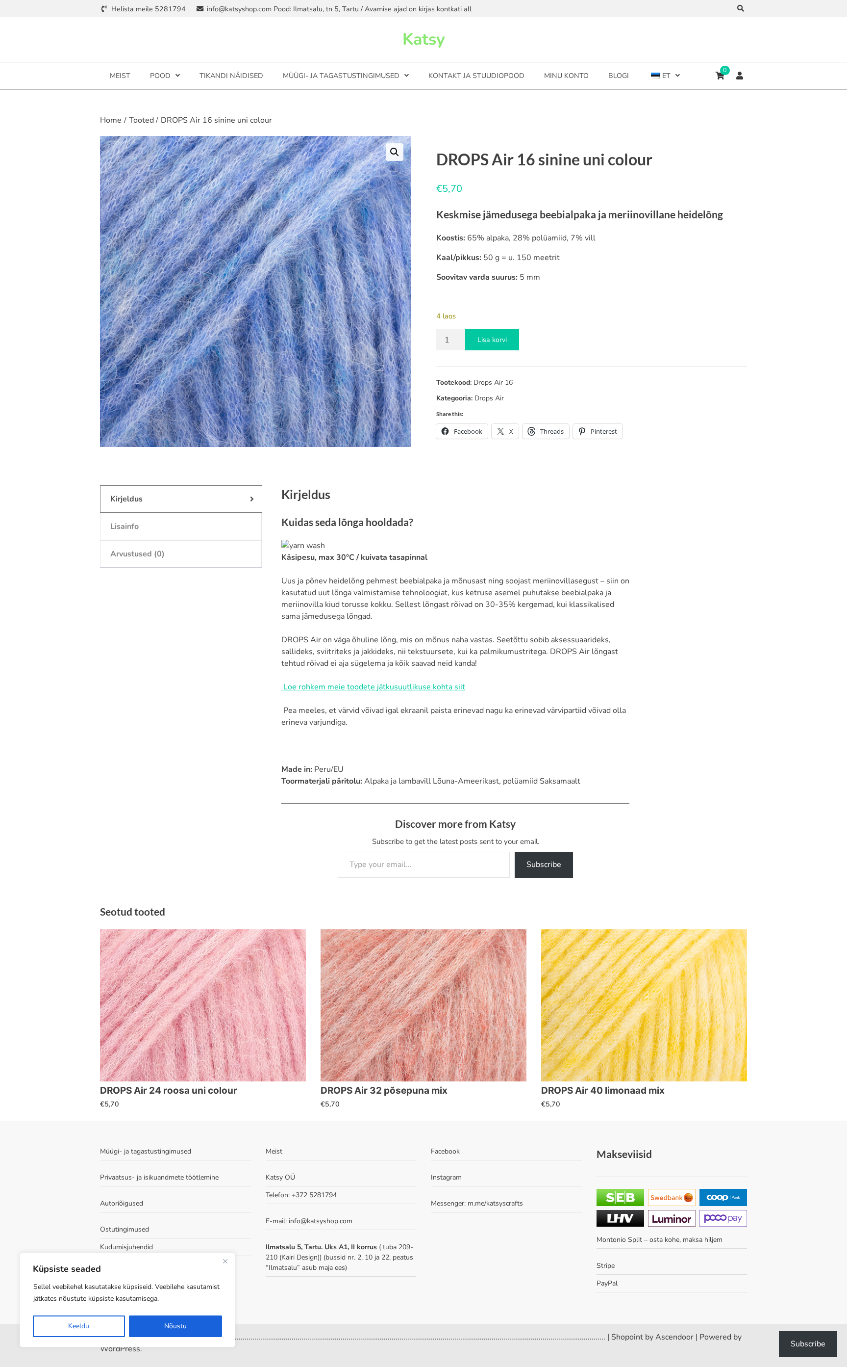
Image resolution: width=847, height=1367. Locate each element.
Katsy (423, 39)
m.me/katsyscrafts (495, 1203)
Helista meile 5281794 (148, 9)
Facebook (445, 1151)
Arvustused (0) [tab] (137, 554)
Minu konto (566, 75)
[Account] (739, 75)
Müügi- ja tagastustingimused (341, 75)
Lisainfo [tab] (124, 526)
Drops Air (489, 398)
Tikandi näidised (231, 75)
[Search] (741, 8)
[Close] (225, 1261)
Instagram (446, 1177)
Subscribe (543, 864)
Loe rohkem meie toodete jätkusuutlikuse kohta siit (373, 687)
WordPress (120, 1348)
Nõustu (175, 1326)
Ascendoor (674, 1337)
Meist (120, 75)
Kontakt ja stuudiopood (476, 75)
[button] (394, 152)
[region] (127, 1300)
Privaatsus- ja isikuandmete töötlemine (159, 1177)
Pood (160, 75)
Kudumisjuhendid (126, 1247)
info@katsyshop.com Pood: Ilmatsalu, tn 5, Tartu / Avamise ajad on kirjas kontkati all (339, 9)
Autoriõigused (121, 1203)
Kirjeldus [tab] (126, 499)
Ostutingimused (124, 1229)
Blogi (618, 75)
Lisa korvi (492, 339)
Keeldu (78, 1326)
